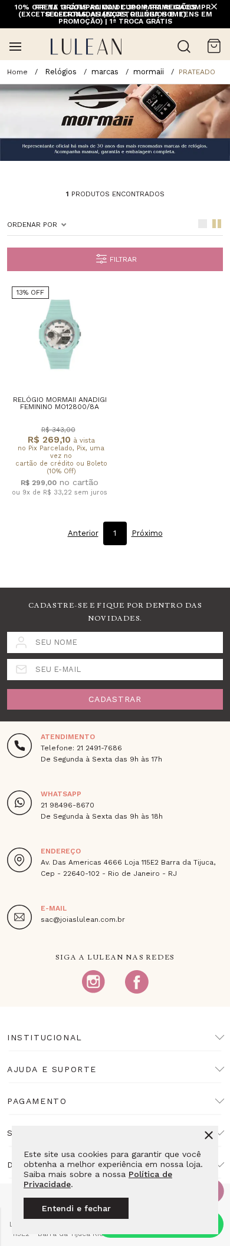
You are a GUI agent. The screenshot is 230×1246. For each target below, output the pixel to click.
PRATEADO (197, 72)
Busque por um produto (184, 46)
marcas (105, 71)
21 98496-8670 (67, 805)
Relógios (61, 71)
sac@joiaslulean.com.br (83, 919)
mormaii (148, 71)
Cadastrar (114, 699)
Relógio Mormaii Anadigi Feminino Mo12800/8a (60, 403)
